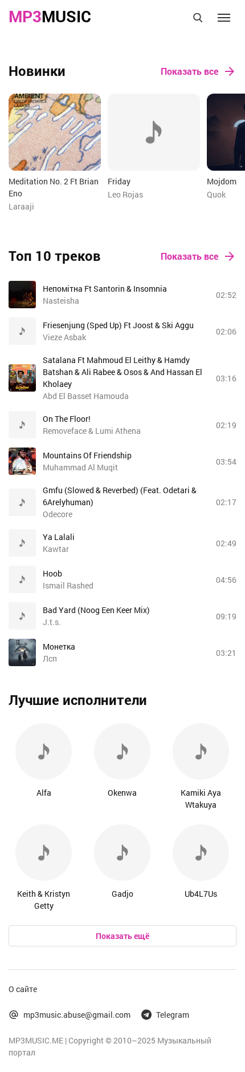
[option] (55, 153)
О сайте (23, 989)
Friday (119, 181)
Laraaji (21, 206)
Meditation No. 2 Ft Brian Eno (54, 187)
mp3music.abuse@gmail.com (76, 1014)
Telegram (172, 1014)
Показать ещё (122, 935)
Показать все (189, 71)
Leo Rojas (125, 194)
